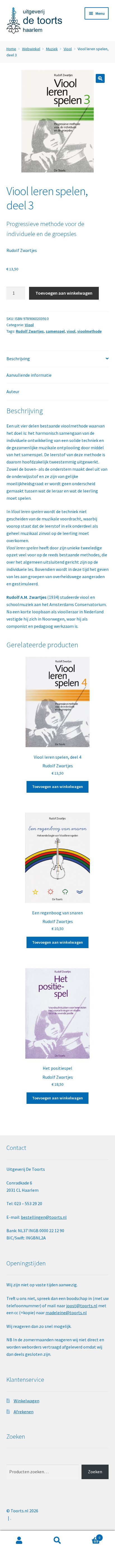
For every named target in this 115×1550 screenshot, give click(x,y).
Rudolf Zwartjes (21, 250)
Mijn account (19, 1540)
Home (11, 48)
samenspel (55, 331)
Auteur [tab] (12, 391)
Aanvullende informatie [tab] (29, 375)
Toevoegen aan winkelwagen (63, 293)
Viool (68, 48)
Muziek (52, 48)
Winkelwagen (26, 1401)
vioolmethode (89, 331)
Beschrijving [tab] (18, 358)
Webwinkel (31, 48)
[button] (100, 78)
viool (71, 331)
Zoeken (95, 1471)
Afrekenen (23, 1411)
